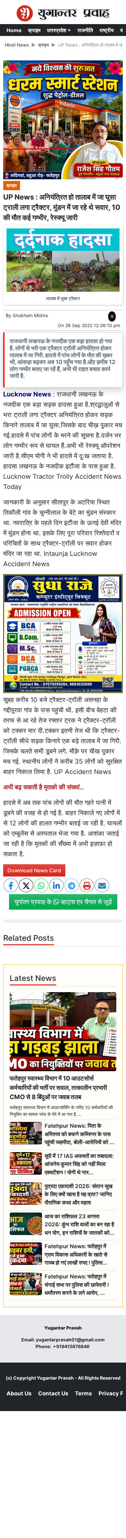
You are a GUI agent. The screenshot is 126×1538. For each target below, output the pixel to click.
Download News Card (34, 870)
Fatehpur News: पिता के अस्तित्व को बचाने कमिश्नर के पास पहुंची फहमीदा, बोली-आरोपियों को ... (79, 1134)
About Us (19, 1393)
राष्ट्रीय (107, 30)
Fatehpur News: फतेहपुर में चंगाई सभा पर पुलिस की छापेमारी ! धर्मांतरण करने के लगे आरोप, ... (77, 1284)
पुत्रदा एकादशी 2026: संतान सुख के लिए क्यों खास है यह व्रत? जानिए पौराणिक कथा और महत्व (78, 1194)
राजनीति (85, 30)
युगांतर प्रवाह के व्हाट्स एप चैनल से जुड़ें (63, 902)
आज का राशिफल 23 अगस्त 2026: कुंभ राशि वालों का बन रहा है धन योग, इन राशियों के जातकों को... (79, 1224)
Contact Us (53, 1393)
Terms (83, 1393)
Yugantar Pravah (55, 1378)
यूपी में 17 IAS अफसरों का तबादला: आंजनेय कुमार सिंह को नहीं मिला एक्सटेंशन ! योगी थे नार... (79, 1164)
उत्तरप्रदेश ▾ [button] (59, 30)
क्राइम (34, 30)
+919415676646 (71, 1346)
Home (14, 30)
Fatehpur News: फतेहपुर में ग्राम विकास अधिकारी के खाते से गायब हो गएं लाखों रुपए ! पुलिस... (76, 1254)
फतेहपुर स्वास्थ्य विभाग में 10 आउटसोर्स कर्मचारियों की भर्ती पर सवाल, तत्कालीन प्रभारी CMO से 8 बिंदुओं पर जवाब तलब (58, 1087)
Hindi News (17, 45)
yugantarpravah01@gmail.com (70, 1339)
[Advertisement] (63, 410)
